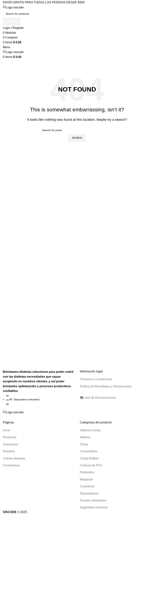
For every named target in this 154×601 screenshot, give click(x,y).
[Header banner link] (77, 300)
